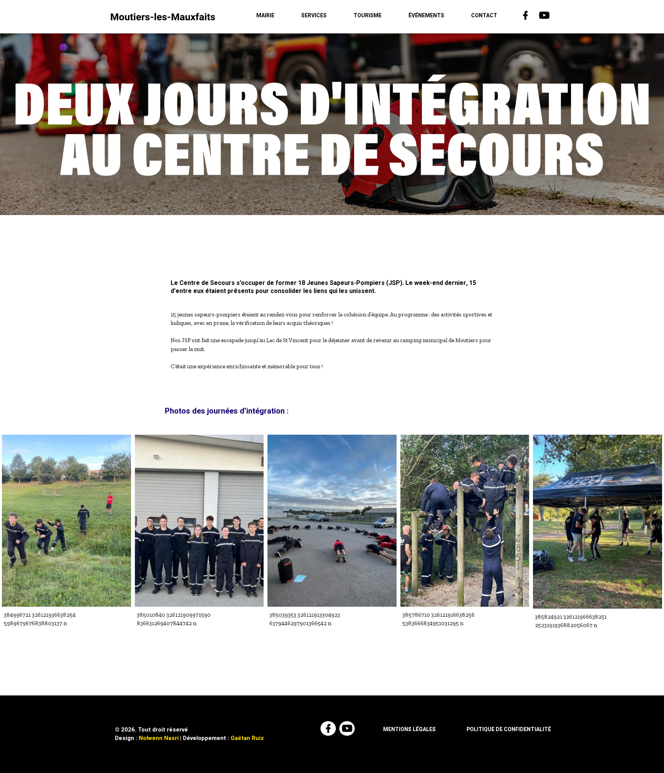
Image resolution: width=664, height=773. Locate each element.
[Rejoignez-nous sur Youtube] (545, 16)
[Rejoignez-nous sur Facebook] (526, 16)
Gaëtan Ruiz (247, 738)
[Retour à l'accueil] (163, 16)
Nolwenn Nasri (159, 738)
